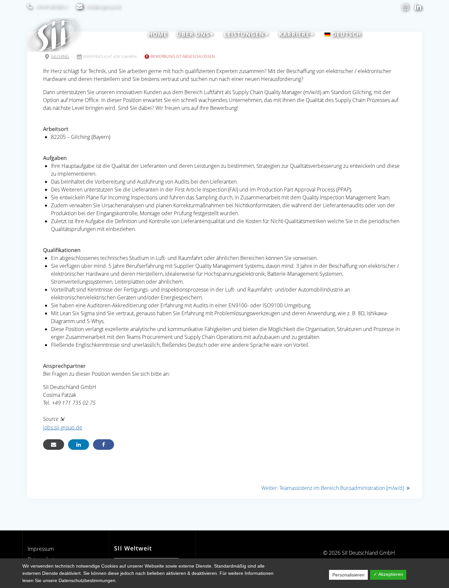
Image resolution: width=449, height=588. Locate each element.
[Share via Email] (53, 444)
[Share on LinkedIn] (78, 444)
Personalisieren (348, 574)
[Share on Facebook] (103, 444)
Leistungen (244, 34)
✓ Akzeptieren (388, 574)
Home (157, 34)
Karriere (294, 34)
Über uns (193, 34)
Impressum (41, 548)
